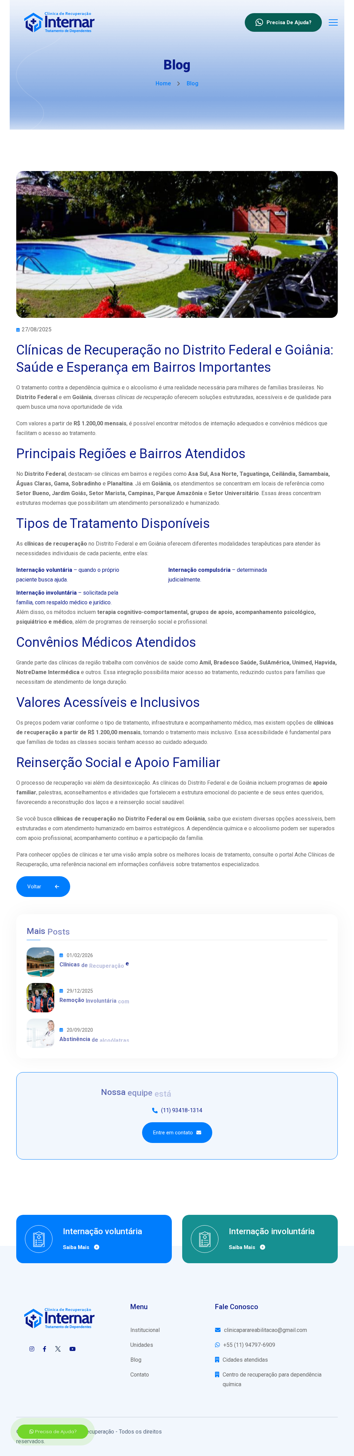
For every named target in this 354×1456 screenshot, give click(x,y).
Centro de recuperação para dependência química (272, 1379)
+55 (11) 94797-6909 (249, 1345)
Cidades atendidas (245, 1359)
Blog (135, 1359)
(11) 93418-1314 (181, 1110)
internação (223, 423)
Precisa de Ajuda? (55, 1431)
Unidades (141, 1345)
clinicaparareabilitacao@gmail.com (265, 1330)
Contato (139, 1374)
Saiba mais (77, 1247)
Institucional (145, 1330)
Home (163, 83)
